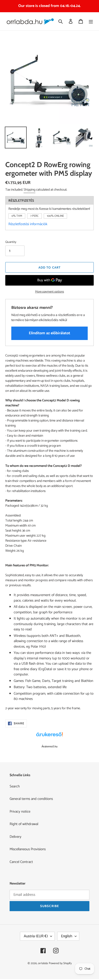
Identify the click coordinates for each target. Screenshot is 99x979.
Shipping (29, 190)
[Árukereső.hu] (49, 737)
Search (15, 786)
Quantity (10, 242)
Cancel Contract (21, 862)
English (66, 936)
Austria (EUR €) (36, 936)
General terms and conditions (31, 799)
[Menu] (91, 21)
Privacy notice (20, 812)
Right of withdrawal (24, 824)
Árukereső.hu (49, 746)
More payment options (49, 291)
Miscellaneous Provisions (28, 849)
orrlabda (43, 963)
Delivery (15, 837)
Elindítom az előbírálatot (49, 333)
